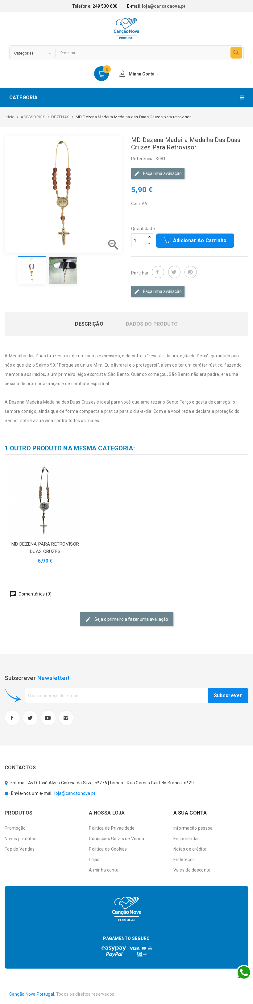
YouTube (48, 718)
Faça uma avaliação (162, 173)
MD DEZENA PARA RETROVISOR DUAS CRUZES (45, 547)
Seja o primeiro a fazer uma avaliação (130, 619)
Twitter (30, 718)
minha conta (142, 73)
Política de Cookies (108, 849)
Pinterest (191, 272)
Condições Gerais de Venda (116, 838)
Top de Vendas (20, 849)
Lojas (94, 859)
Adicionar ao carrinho (199, 240)
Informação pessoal (193, 828)
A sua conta (190, 813)
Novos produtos (20, 838)
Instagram (66, 718)
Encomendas (186, 838)
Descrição (89, 324)
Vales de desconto (192, 870)
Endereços (184, 859)
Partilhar (158, 272)
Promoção (15, 828)
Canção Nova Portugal (31, 994)
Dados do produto (152, 324)
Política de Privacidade (112, 828)
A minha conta (103, 870)
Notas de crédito (189, 849)
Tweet (174, 272)
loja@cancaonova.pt (163, 6)
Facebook (12, 718)
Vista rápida (52, 500)
